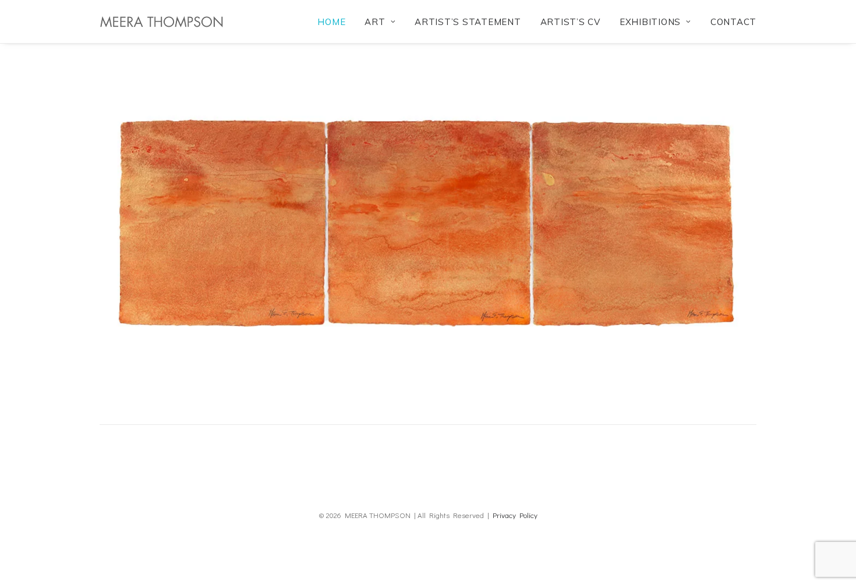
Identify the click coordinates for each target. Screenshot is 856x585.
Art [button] (375, 21)
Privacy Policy (515, 515)
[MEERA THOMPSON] (161, 21)
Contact (733, 21)
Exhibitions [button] (650, 21)
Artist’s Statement (468, 21)
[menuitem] (335, 21)
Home (331, 21)
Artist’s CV (570, 21)
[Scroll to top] (832, 559)
